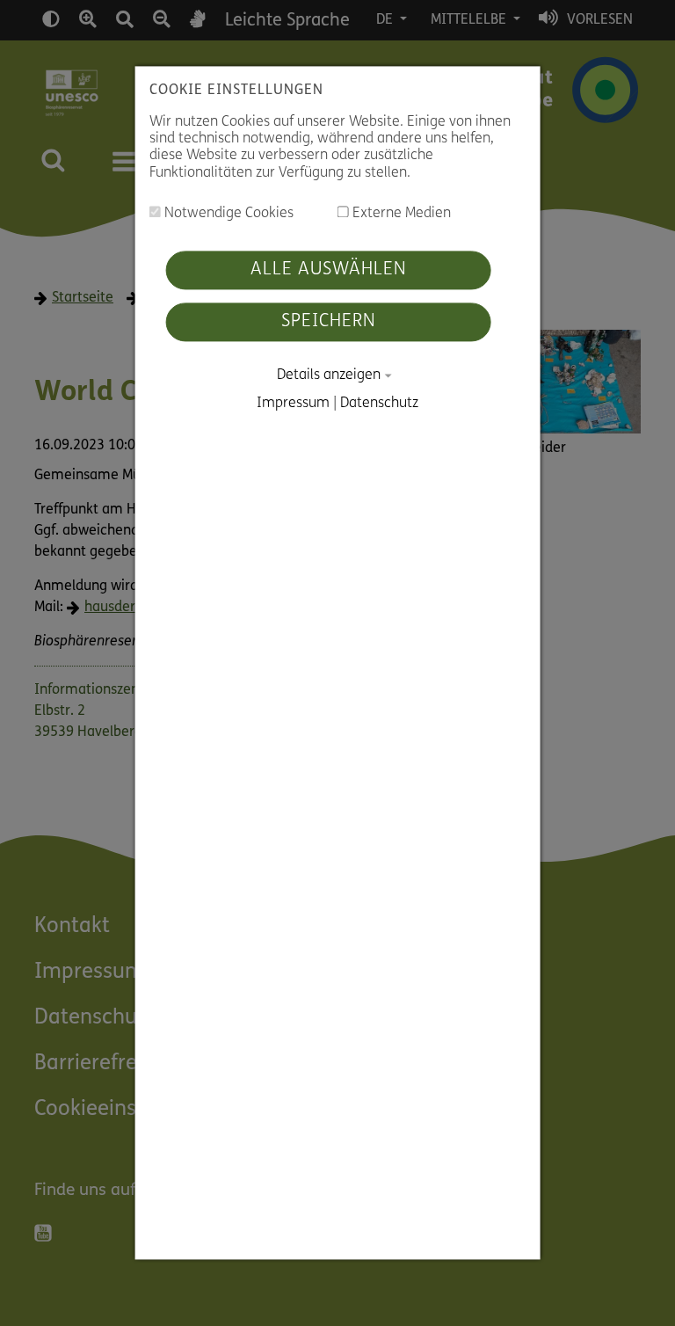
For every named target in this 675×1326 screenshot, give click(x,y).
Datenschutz (379, 404)
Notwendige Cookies (227, 214)
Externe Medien (400, 214)
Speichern (328, 322)
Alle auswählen (328, 270)
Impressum (293, 404)
